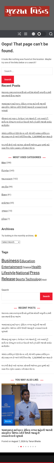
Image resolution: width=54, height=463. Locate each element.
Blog (4, 162)
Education (27, 261)
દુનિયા (4, 219)
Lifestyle (8, 273)
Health (36, 267)
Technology (33, 279)
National (22, 273)
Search (5, 289)
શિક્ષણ (4, 194)
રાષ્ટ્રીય (5, 187)
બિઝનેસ (5, 170)
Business (10, 260)
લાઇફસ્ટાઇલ (7, 179)
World (44, 280)
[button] (6, 418)
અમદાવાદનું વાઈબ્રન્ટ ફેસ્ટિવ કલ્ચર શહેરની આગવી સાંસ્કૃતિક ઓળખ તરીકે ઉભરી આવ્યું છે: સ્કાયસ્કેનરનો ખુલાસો (24, 107)
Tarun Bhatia (35, 441)
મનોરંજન (6, 203)
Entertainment (12, 267)
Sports (20, 279)
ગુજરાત (5, 211)
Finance (27, 267)
